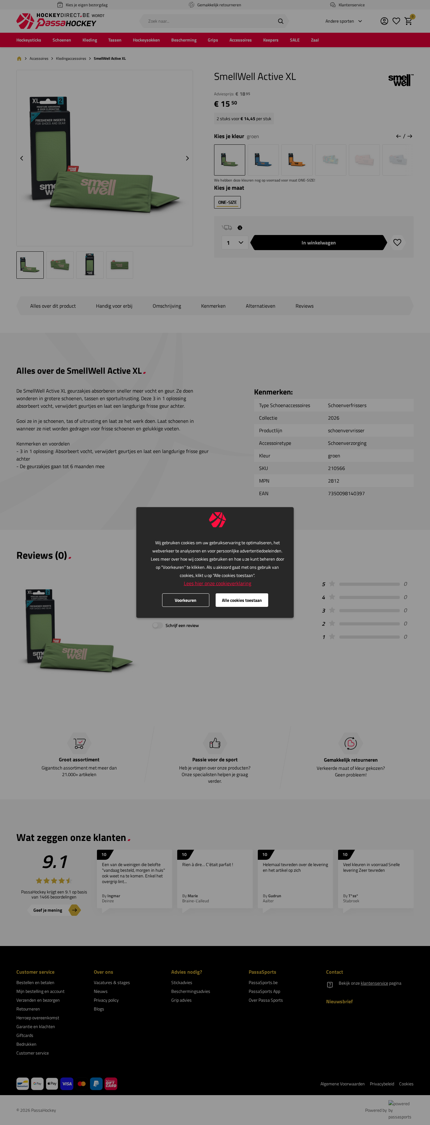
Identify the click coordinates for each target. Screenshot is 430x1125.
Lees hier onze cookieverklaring (217, 583)
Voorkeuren (185, 600)
